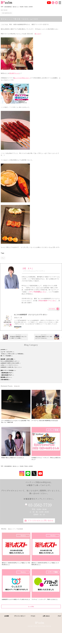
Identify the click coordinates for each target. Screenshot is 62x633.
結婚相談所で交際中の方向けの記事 (10, 363)
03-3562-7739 (40, 505)
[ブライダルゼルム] (39, 622)
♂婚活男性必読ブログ (6, 372)
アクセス (33, 616)
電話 (53, 2)
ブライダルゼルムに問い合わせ (40, 521)
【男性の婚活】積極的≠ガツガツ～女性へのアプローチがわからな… (43, 337)
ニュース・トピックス (6, 351)
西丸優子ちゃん (14, 73)
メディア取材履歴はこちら (37, 292)
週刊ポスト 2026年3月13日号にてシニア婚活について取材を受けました (45, 563)
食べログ (38, 33)
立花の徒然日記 (5, 379)
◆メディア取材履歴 (6, 355)
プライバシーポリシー (19, 616)
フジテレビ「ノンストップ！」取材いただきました (45, 599)
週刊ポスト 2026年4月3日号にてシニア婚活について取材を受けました (16, 563)
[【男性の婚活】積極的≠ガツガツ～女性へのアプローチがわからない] (56, 337)
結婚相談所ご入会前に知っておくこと (10, 367)
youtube (3, 349)
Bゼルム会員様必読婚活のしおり (9, 361)
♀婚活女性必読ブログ (6, 375)
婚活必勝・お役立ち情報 (7, 359)
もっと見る (31, 606)
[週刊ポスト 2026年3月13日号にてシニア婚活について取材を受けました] (46, 547)
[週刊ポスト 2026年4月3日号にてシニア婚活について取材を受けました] (16, 547)
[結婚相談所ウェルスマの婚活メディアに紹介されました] (16, 583)
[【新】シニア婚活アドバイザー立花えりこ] (40, 473)
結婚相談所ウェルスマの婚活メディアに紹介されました (16, 599)
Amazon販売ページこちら (47, 300)
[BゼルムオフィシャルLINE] (28, 473)
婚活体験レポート (5, 377)
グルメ (3, 258)
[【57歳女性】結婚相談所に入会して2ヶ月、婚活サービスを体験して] (5, 337)
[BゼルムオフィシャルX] (34, 473)
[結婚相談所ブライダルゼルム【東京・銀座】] (6, 2)
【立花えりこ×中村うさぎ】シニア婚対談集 (12, 353)
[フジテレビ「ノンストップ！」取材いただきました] (46, 583)
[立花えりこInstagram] (21, 473)
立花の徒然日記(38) (7, 13)
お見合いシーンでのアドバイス (8, 365)
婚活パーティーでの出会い (7, 370)
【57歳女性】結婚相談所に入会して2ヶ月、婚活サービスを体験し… (18, 337)
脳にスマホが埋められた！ (22, 78)
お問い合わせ (56, 2)
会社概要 (6, 616)
